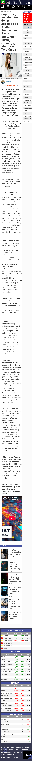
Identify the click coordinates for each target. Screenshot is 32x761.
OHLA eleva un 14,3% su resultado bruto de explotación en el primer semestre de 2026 (14, 606)
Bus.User (20, 3)
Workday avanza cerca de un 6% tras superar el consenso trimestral (14, 591)
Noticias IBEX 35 (6, 11)
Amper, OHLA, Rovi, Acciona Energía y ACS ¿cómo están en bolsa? (14, 579)
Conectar (28, 3)
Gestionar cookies (6, 752)
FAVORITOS (27, 24)
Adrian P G (9, 81)
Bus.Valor (13, 3)
